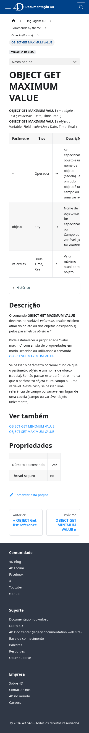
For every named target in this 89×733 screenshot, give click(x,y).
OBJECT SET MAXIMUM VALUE (31, 356)
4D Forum (16, 568)
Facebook (16, 574)
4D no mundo (19, 696)
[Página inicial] (13, 20)
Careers (15, 702)
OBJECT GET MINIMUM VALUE (31, 426)
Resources (17, 651)
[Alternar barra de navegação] (8, 6)
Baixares (15, 645)
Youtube (15, 587)
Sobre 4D (16, 683)
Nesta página (22, 62)
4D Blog (15, 561)
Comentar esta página (32, 495)
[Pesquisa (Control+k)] (81, 7)
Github (14, 593)
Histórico (23, 287)
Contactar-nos (20, 690)
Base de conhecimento (26, 638)
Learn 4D (16, 625)
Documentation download (29, 619)
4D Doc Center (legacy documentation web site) (45, 632)
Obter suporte (20, 657)
